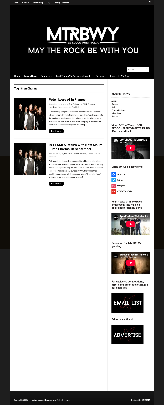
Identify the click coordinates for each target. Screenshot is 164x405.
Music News (30, 76)
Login (150, 1)
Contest (114, 116)
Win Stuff (125, 76)
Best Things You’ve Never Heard (73, 76)
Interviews (53, 107)
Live (112, 76)
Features (45, 76)
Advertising (38, 3)
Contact (25, 3)
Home (17, 76)
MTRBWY (68, 154)
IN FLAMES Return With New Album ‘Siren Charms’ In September (75, 147)
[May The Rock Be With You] (83, 35)
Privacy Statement (61, 3)
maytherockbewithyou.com (42, 400)
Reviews (100, 76)
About (15, 3)
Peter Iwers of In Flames (67, 99)
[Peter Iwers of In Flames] (30, 113)
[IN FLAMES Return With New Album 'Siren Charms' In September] (30, 159)
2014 (85, 104)
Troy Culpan (74, 104)
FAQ (48, 3)
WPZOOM (146, 400)
